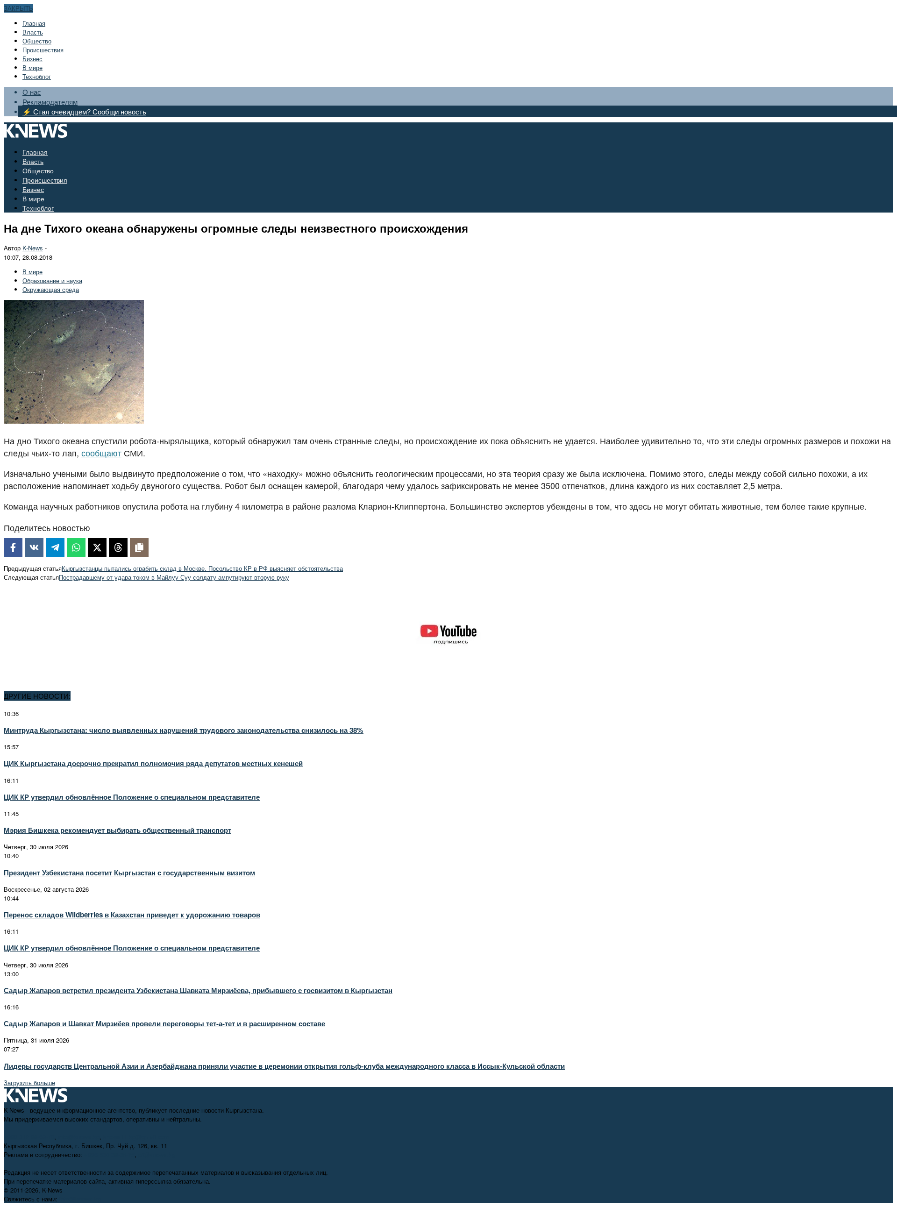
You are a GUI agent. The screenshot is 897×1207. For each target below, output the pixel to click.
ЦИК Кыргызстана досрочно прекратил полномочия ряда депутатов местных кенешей (153, 763)
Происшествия (43, 49)
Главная (33, 23)
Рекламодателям (50, 101)
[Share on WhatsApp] (76, 547)
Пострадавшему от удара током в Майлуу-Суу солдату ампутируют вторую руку (174, 577)
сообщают (101, 453)
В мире (32, 67)
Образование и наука (52, 280)
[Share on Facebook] (13, 547)
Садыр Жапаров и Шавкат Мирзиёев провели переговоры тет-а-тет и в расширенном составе (164, 1023)
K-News (32, 247)
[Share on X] (97, 547)
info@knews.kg (79, 1136)
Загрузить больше (29, 1082)
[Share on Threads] (118, 547)
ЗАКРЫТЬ (18, 8)
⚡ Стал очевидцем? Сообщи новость (84, 111)
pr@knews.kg (156, 1154)
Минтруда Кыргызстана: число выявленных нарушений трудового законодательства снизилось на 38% (183, 730)
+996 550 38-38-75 (109, 1154)
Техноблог (36, 76)
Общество (36, 40)
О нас (31, 92)
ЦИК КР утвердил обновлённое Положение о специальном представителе (132, 797)
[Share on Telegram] (55, 547)
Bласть (32, 32)
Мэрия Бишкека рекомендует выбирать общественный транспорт (117, 830)
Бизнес (32, 58)
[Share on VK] (34, 547)
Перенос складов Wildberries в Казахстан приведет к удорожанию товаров (132, 914)
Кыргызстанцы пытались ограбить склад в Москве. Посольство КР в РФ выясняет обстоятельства (202, 568)
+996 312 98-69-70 (29, 1136)
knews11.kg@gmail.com (136, 1136)
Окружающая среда (50, 289)
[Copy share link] (139, 547)
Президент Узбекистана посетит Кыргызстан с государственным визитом (129, 872)
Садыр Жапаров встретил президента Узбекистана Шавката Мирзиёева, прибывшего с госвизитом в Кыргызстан (198, 990)
